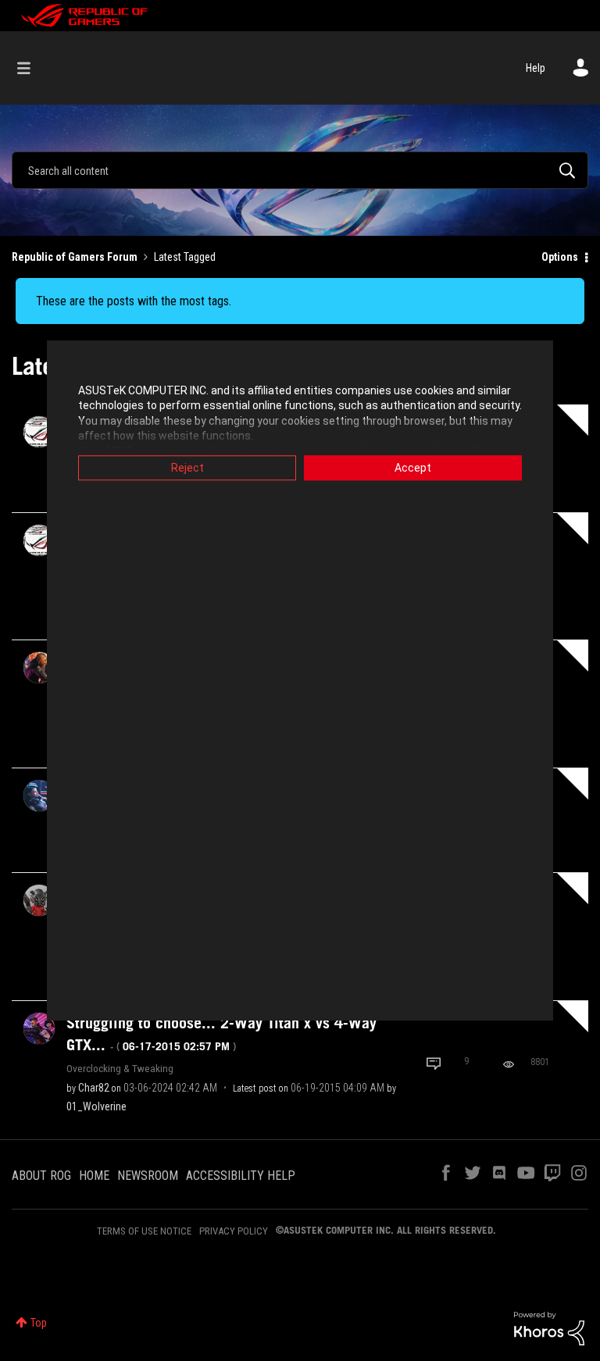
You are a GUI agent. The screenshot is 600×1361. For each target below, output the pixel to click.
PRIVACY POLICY (233, 1231)
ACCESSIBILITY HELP (240, 1175)
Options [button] (559, 257)
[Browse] (32, 67)
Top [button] (38, 1322)
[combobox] (300, 170)
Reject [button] (187, 467)
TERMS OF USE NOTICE (144, 1231)
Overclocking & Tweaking (119, 1068)
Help (535, 68)
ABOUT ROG (41, 1175)
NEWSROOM (147, 1175)
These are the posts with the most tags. (133, 301)
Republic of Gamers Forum (75, 257)
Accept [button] (413, 467)
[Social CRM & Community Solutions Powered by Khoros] (549, 1327)
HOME (94, 1175)
